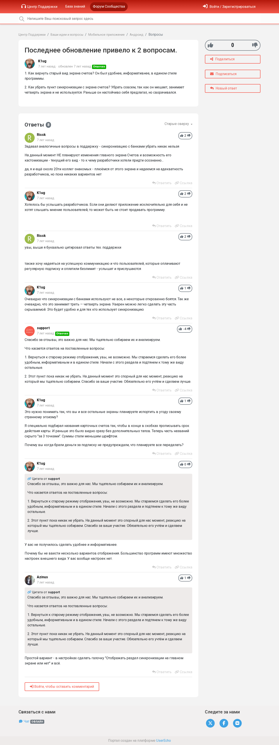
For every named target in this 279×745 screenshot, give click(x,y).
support (43, 328)
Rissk (41, 135)
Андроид (136, 35)
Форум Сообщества (109, 6)
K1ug (42, 61)
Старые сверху (177, 124)
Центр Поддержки (42, 7)
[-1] (255, 45)
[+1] (210, 45)
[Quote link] (29, 479)
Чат (33, 721)
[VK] (237, 723)
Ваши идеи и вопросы (67, 35)
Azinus (42, 577)
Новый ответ (226, 88)
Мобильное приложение (106, 35)
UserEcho (163, 740)
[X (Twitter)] (210, 723)
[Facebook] (223, 723)
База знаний (75, 6)
